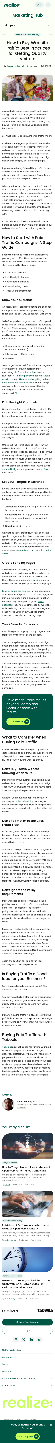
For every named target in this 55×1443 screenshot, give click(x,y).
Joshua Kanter (10, 1240)
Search (47, 469)
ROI (15, 393)
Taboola (6, 1046)
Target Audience (10, 1162)
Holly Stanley (10, 1299)
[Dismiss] (51, 1425)
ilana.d (7, 1185)
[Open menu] (48, 4)
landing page (39, 580)
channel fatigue (10, 469)
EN (38, 4)
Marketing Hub (27, 15)
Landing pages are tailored (16, 591)
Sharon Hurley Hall (15, 66)
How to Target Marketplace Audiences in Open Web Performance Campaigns (26, 1168)
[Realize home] (12, 5)
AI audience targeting (30, 379)
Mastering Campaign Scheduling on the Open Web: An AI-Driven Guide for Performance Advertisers (26, 1284)
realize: (32, 372)
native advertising (24, 801)
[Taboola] (45, 1310)
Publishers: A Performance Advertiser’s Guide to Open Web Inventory (25, 1226)
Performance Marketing (27, 34)
